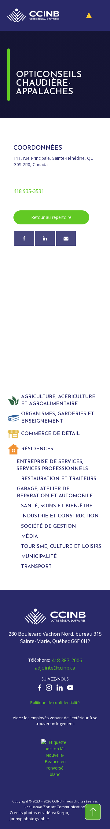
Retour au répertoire (51, 217)
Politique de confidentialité (55, 702)
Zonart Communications (65, 806)
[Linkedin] (45, 238)
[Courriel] (66, 238)
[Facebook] (24, 238)
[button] (93, 15)
